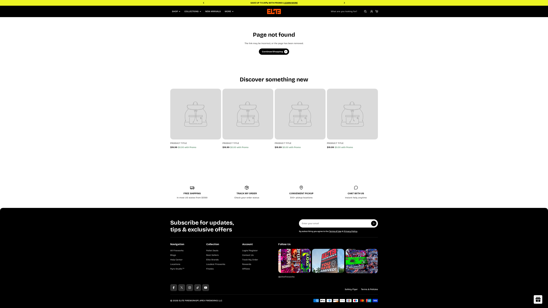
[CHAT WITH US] (356, 192)
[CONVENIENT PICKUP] (301, 192)
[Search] (365, 11)
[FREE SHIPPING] (192, 192)
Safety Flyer (351, 289)
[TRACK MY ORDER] (247, 192)
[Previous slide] (203, 3)
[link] (195, 114)
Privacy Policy (350, 231)
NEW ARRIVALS (213, 11)
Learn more (291, 3)
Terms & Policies (369, 289)
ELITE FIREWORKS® (189, 300)
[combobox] (349, 11)
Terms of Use (335, 231)
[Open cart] (376, 11)
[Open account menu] (371, 11)
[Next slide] (344, 3)
